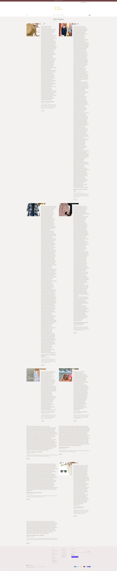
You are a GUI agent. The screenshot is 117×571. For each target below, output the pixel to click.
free (74, 80)
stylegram (48, 74)
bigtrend (80, 42)
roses (42, 304)
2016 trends (82, 371)
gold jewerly (76, 433)
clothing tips (52, 36)
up (77, 177)
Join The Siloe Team (55, 562)
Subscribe (88, 551)
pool (74, 393)
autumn (78, 215)
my (78, 118)
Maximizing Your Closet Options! (34, 492)
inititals (48, 270)
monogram (77, 436)
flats (42, 256)
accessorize (85, 29)
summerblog (50, 89)
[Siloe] (58, 8)
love (48, 278)
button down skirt (77, 234)
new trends (84, 120)
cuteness (85, 64)
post (45, 63)
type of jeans (85, 442)
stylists (42, 79)
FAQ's (53, 552)
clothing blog (47, 36)
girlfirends (86, 298)
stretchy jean (29, 484)
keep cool (84, 99)
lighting (83, 105)
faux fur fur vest (81, 77)
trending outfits (44, 92)
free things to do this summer (79, 82)
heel (77, 89)
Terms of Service (64, 554)
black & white (50, 429)
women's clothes (49, 96)
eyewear (79, 383)
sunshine (81, 171)
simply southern (84, 396)
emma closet (76, 273)
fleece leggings (79, 288)
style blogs (46, 329)
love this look (81, 111)
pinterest (83, 133)
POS (27, 567)
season (48, 63)
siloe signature (76, 152)
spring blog (79, 158)
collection (48, 38)
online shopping (50, 57)
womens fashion (83, 187)
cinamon (82, 244)
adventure (83, 32)
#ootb (75, 26)
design (79, 67)
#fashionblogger (44, 26)
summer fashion (50, 82)
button (52, 225)
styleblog (50, 73)
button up (82, 234)
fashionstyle (53, 45)
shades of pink (43, 64)
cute (82, 64)
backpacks (81, 216)
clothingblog (43, 38)
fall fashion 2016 (76, 275)
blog (84, 42)
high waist (83, 89)
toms (60, 442)
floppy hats (76, 289)
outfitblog (48, 60)
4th (39, 426)
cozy (83, 63)
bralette (42, 225)
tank (47, 486)
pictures (52, 61)
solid (75, 155)
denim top (75, 67)
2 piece (78, 26)
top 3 (86, 172)
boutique (52, 32)
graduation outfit (79, 86)
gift (84, 83)
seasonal (52, 63)
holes (33, 477)
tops (74, 174)
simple (78, 153)
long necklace (76, 108)
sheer (75, 140)
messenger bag (81, 115)
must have (43, 54)
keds (74, 389)
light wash (79, 105)
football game (76, 294)
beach (51, 29)
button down (85, 232)
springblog (86, 162)
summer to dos (86, 169)
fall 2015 (86, 273)
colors (82, 60)
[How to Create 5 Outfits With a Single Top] (36, 284)
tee (47, 530)
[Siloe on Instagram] (82, 2)
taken (85, 171)
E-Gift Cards (64, 552)
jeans (45, 272)
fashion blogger (52, 41)
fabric (47, 247)
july (81, 99)
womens (49, 351)
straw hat (85, 398)
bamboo (75, 218)
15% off (28, 521)
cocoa (84, 247)
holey (74, 435)
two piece (85, 175)
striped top (34, 484)
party (77, 130)
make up (85, 112)
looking (85, 108)
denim (36, 433)
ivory (84, 98)
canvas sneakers (80, 235)
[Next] (66, 1)
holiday (85, 307)
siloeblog (48, 70)
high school (29, 477)
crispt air (53, 240)
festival (75, 79)
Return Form (54, 558)
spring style (81, 162)
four (45, 435)
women (46, 95)
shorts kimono (84, 146)
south (83, 155)
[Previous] (51, 1)
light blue (75, 105)
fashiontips (76, 77)
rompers (81, 136)
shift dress (51, 480)
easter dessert (76, 272)
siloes (75, 153)
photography (81, 131)
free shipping (78, 80)
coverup (54, 238)
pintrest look (76, 134)
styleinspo (52, 74)
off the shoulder (44, 289)
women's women (44, 351)
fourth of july (85, 79)
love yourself (76, 112)
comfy (80, 61)
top (83, 172)
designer (82, 67)
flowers (42, 259)
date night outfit (84, 263)
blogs (46, 32)
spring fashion (81, 159)
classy (86, 55)
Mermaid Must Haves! (64, 447)
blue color (81, 44)
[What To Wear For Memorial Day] (69, 112)
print (55, 301)
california (81, 48)
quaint (86, 134)
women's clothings (83, 184)
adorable (78, 32)
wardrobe (51, 93)
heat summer (76, 307)
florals (53, 257)
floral (49, 256)
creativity (79, 64)
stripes (38, 484)
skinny (42, 320)
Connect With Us (54, 550)
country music (76, 259)
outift (84, 127)
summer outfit (43, 86)
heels (79, 89)
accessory (52, 209)
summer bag (43, 80)
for (80, 294)
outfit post (43, 60)
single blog (84, 153)
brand (46, 225)
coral (47, 238)
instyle (42, 51)
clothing (42, 36)
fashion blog (47, 41)
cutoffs (69, 430)
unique (75, 177)
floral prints (48, 257)
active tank (76, 376)
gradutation (85, 86)
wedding (28, 531)
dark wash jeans (79, 430)
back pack (81, 215)
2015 (27, 426)
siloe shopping (86, 150)
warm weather (80, 178)
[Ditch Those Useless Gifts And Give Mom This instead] (69, 268)
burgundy (85, 231)
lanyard (86, 389)
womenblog (49, 99)
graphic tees (76, 304)
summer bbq (79, 399)
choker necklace (76, 54)
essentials (47, 39)
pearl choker (85, 130)
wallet (83, 177)
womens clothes (76, 187)
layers (42, 275)
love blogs (51, 278)
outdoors (79, 124)
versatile (79, 177)
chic (55, 35)
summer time (54, 86)
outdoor (75, 124)
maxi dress (69, 436)
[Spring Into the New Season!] (36, 395)
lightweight (47, 276)
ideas (52, 48)
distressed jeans (44, 244)
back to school (76, 216)
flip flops (45, 256)
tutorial (81, 175)
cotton (75, 257)
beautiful (83, 39)
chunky (78, 55)
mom (80, 310)
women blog (50, 95)
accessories (80, 29)
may (87, 112)
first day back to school (78, 285)
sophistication (78, 155)
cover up (50, 238)
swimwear (44, 486)
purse (84, 134)
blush (49, 32)
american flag (29, 429)
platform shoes (66, 438)
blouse (75, 44)
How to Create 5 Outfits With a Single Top (48, 355)
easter (84, 270)
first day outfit (50, 254)
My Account (63, 550)
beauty (54, 29)
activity (75, 32)
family (54, 247)
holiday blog (76, 308)
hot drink (80, 308)
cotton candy (79, 257)
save (88, 136)
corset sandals (84, 256)
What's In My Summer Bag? (47, 102)
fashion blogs (43, 42)
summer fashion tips (44, 83)
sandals (85, 136)
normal (82, 121)
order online (43, 58)
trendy (52, 92)
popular (42, 63)
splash (87, 156)
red (43, 442)
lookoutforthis (44, 278)
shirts (51, 307)
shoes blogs (49, 64)
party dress (46, 297)
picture (49, 61)
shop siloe (83, 140)
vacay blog (47, 93)
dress (51, 244)
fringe (46, 260)
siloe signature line (83, 152)
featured (48, 48)
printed (73, 438)
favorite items (43, 48)
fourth (48, 435)
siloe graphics (43, 316)
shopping (49, 308)
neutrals (42, 55)
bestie (84, 41)
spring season (76, 162)
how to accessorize (84, 92)
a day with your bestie (47, 206)
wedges (33, 448)
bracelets (75, 231)
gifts (81, 298)
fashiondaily (48, 44)
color (86, 58)
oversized (46, 295)
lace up (42, 273)
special (81, 156)
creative (75, 64)
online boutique (44, 57)
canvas (85, 48)
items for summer (47, 51)
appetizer (75, 213)
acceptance (54, 206)
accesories (50, 26)
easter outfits (76, 70)
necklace (81, 118)
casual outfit (43, 228)
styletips (42, 76)
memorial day (76, 115)
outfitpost (52, 60)
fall (83, 273)
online (46, 55)
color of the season (77, 60)
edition (86, 272)
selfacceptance (76, 139)
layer (82, 101)
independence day (77, 98)
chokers (75, 55)
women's (54, 95)
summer (51, 79)
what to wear (76, 181)
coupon (80, 259)
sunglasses (43, 336)
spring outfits (49, 326)
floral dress (43, 257)
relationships (79, 311)
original (50, 291)
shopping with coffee (77, 143)
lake (83, 389)
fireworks (42, 435)
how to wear (76, 95)
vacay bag (43, 93)
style (42, 329)
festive (78, 79)
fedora (83, 432)
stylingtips (43, 77)
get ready (81, 83)
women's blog (43, 96)
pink (50, 298)
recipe (75, 136)
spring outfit (43, 326)
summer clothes (44, 82)
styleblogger (43, 74)
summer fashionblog (52, 83)
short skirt (76, 146)
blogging (42, 32)
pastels (45, 61)
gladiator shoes (39, 436)
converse (47, 237)
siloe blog (54, 67)
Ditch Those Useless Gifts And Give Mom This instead (81, 323)
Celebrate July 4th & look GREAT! (35, 452)
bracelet (45, 430)
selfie (81, 139)
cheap (79, 51)
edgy (80, 70)
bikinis (47, 429)
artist (79, 38)
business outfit (76, 232)
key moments (76, 101)
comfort (86, 60)
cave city (83, 237)
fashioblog (51, 39)
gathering (77, 83)
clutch (75, 58)
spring (75, 158)
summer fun (76, 169)
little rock (54, 276)
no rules (79, 121)
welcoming (49, 345)
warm (52, 399)
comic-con (75, 254)
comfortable (76, 61)
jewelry (75, 99)
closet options (76, 57)
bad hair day (86, 216)
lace (54, 272)
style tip (42, 73)
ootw (54, 289)
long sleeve (81, 108)
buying (78, 48)
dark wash (75, 263)
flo (86, 288)
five (81, 79)
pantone (52, 295)
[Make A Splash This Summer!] (69, 395)
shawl (87, 139)
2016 (29, 426)
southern (86, 155)
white (85, 181)
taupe (51, 336)
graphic (80, 301)
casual (75, 237)
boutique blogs (85, 45)
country (80, 63)
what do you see (44, 346)
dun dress (84, 269)
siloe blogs (75, 149)
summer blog (48, 80)
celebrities (48, 228)
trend (80, 174)
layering (54, 273)
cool (87, 61)
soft (87, 153)
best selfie (80, 41)
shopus (48, 67)
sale (79, 393)
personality (76, 131)
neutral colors (52, 54)
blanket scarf (76, 225)
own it (42, 61)
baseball (84, 218)
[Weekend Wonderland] (69, 489)
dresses (53, 244)
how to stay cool (82, 93)
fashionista (48, 45)
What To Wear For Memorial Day (80, 190)
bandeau (77, 377)
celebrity (75, 51)
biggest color (76, 42)
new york (75, 121)
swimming (79, 402)
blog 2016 (85, 225)
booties (52, 221)
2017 (80, 26)
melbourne (79, 114)
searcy (75, 137)
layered (85, 101)
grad (74, 86)
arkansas (83, 36)
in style (54, 48)
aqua (80, 36)
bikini (83, 377)
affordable (43, 212)
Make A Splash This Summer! (80, 412)
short (48, 310)
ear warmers (76, 270)
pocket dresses (47, 301)
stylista (53, 77)
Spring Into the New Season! (47, 412)
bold (84, 44)
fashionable (54, 42)
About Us (53, 556)
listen (51, 276)
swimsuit (83, 402)
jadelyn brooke (78, 435)
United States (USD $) (87, 2)
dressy (78, 269)
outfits (81, 127)
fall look (75, 276)
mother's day (84, 310)
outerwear (84, 124)
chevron (75, 240)
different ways (53, 38)
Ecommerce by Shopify (31, 567)
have (74, 89)
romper (78, 136)
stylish (47, 77)
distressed (85, 266)
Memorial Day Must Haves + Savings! (35, 535)
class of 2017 (86, 244)
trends (49, 92)
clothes (81, 57)
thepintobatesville (77, 172)
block (80, 225)
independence (76, 96)
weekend (42, 95)
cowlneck (79, 260)
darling (49, 241)
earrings (80, 270)
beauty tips (75, 41)
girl (86, 83)
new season (80, 120)
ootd (52, 289)
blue (77, 44)
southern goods (76, 156)
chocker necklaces (84, 241)
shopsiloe (83, 143)
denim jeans (40, 433)
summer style (49, 86)
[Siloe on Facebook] (81, 2)
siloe (51, 67)
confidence (84, 61)
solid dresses (51, 483)
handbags (41, 438)
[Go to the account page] (88, 15)
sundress (53, 335)
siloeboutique (53, 70)
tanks (50, 486)
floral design (53, 256)
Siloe (31, 566)
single (80, 153)
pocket (42, 301)
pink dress (53, 298)
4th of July (83, 26)
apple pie (79, 35)
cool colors (76, 63)
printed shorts (78, 438)
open (42, 291)
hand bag (86, 386)
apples (83, 35)
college (82, 58)
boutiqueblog (43, 35)
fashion (42, 41)
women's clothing (44, 98)
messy (86, 115)
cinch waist (83, 55)
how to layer (76, 93)
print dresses (29, 480)
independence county (82, 96)
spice (84, 156)
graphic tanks (43, 263)
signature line (52, 311)
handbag (37, 438)
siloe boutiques (43, 70)
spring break (83, 158)
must (83, 117)
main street (81, 112)
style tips (46, 73)
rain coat (33, 480)
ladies (52, 51)
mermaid (47, 282)
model (80, 117)
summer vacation (44, 89)
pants (75, 130)
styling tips (52, 76)
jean (42, 272)
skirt (50, 320)
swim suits (75, 402)
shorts (79, 146)
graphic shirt (84, 301)
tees (86, 497)
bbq (39, 429)
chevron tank (80, 240)
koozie (80, 389)
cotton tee (84, 257)
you (87, 187)
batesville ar (76, 39)
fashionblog (43, 44)
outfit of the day (44, 294)
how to (79, 92)
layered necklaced (77, 102)
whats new (81, 181)
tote (77, 174)
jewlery (78, 99)
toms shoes (63, 442)
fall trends (85, 276)
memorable (83, 114)
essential (42, 39)
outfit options (53, 58)
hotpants (75, 92)
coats (82, 247)
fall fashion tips (82, 275)
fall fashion (51, 247)
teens (53, 336)
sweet (54, 396)
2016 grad (37, 521)
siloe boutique (80, 149)
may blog (75, 114)
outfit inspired (51, 292)
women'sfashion (44, 99)
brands (75, 48)
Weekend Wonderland (79, 507)
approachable (76, 36)
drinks (28, 435)
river (77, 393)
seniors (84, 139)
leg (44, 275)
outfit (87, 124)
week (85, 178)
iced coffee (48, 269)
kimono (77, 389)
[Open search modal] (27, 15)
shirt (48, 307)
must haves (47, 54)
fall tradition (80, 276)
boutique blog (80, 45)
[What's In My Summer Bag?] (36, 67)
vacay (55, 92)
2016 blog (78, 371)
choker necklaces (83, 54)
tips (81, 172)
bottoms (87, 44)
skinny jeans (46, 320)
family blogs (78, 278)
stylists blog (47, 79)
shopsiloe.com (43, 67)
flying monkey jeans (83, 292)
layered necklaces (84, 102)
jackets (35, 477)
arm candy (75, 38)
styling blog (47, 76)
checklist (52, 35)
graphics (52, 263)
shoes (78, 140)
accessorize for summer (45, 29)
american (28, 524)
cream (86, 63)
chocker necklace (44, 231)
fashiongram (43, 45)
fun (74, 83)
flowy (46, 259)
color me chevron (77, 251)
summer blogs (53, 80)
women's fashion (51, 98)
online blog (50, 55)
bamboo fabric (79, 218)
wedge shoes (29, 448)
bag (53, 213)
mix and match (76, 117)
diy (48, 244)
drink (81, 269)
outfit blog (48, 58)
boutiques (48, 35)
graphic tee (49, 263)
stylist (50, 77)
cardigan (84, 235)
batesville (82, 38)
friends (86, 82)
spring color (76, 159)
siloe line (81, 150)
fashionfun (53, 44)
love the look (76, 111)
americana (75, 35)
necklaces (85, 118)
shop (53, 64)
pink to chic (79, 133)
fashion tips (49, 42)
